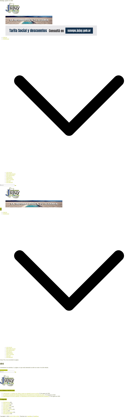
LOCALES (9, 172)
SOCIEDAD (9, 182)
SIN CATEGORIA (8, 412)
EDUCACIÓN (10, 179)
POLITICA (9, 176)
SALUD (8, 181)
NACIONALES (10, 175)
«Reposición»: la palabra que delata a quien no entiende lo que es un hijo (21, 393)
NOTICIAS (6, 39)
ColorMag (29, 416)
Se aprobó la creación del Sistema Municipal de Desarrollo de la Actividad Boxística (24, 395)
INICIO (5, 37)
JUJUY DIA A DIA (14, 416)
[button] (69, 171)
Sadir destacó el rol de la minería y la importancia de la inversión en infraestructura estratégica (26, 396)
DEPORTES (9, 178)
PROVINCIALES (10, 174)
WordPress (36, 416)
